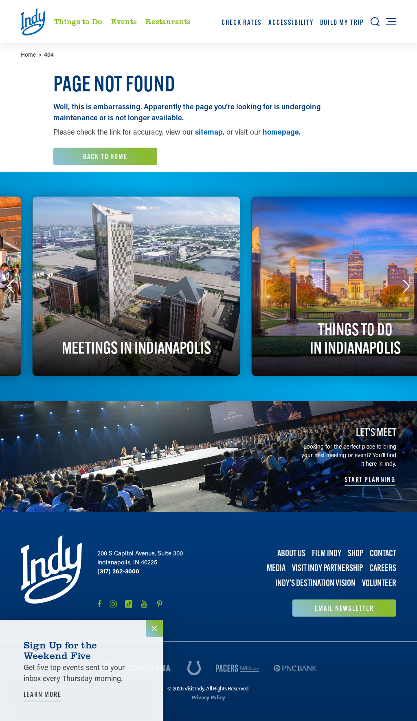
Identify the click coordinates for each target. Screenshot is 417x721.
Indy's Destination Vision (315, 582)
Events (124, 21)
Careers (382, 567)
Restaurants (168, 21)
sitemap (209, 132)
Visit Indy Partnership (327, 567)
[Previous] (10, 286)
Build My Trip (342, 22)
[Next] (406, 286)
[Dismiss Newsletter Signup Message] (154, 628)
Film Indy (326, 553)
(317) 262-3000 (118, 571)
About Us (291, 553)
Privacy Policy (208, 697)
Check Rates (242, 22)
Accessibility (290, 22)
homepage (281, 132)
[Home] (51, 576)
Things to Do (78, 21)
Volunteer (379, 582)
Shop (355, 553)
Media (276, 567)
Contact (383, 553)
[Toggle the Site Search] (375, 21)
